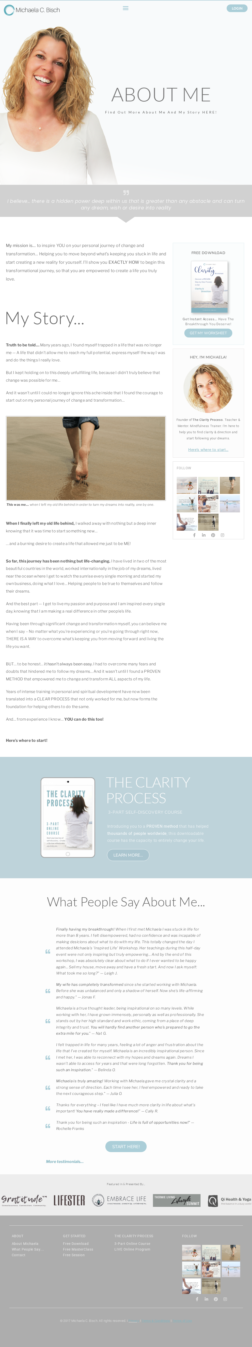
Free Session (74, 1255)
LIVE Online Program (132, 1249)
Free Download (76, 1244)
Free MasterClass (78, 1249)
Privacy (133, 1321)
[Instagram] (222, 535)
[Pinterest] (213, 535)
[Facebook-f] (194, 535)
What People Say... (28, 1249)
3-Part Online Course (132, 1244)
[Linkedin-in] (204, 535)
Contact (19, 1255)
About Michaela (25, 1244)
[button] (125, 8)
